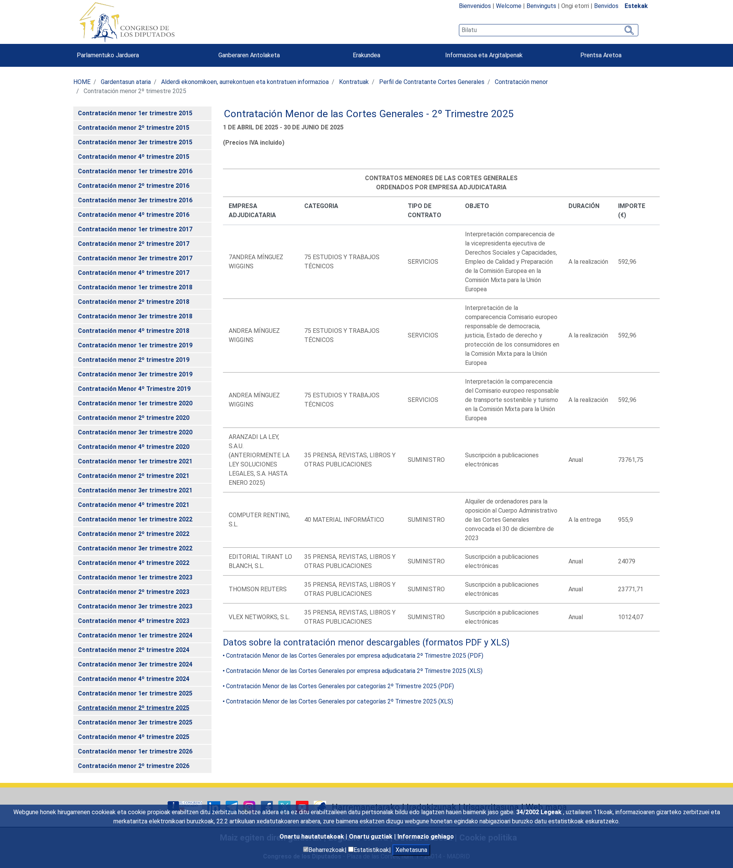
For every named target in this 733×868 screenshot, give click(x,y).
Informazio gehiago (425, 836)
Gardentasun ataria (126, 82)
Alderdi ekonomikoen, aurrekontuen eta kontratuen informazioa (245, 82)
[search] (548, 30)
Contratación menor (521, 82)
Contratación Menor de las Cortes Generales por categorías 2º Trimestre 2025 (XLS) (339, 701)
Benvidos (606, 6)
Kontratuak (354, 82)
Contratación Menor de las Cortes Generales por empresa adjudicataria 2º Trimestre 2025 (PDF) (354, 655)
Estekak (636, 6)
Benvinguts (541, 6)
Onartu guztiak (371, 836)
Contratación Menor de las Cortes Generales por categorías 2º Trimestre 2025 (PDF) (340, 686)
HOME (81, 82)
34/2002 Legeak (539, 812)
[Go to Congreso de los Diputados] (126, 22)
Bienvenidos (475, 6)
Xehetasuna (411, 849)
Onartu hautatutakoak (312, 836)
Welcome (508, 6)
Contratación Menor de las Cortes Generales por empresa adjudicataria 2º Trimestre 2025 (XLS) (354, 670)
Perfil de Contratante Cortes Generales (431, 82)
